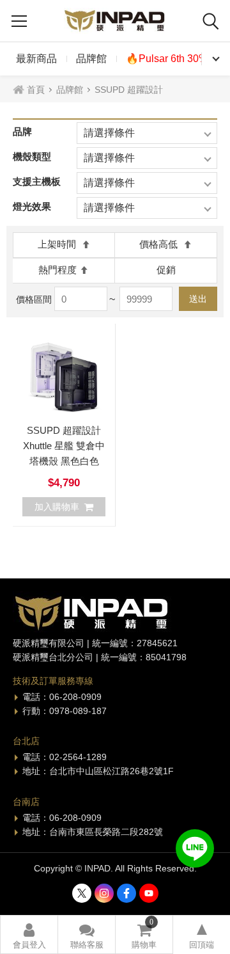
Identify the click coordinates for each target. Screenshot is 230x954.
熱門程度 (57, 269)
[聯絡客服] (86, 935)
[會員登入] (29, 935)
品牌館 (91, 58)
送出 (198, 299)
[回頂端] (201, 935)
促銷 (166, 269)
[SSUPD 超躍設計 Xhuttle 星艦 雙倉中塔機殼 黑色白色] (63, 375)
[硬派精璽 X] (81, 893)
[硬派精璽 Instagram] (104, 893)
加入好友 (195, 848)
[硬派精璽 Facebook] (126, 893)
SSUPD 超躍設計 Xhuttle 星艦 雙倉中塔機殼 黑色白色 (64, 445)
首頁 (36, 89)
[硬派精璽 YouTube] (148, 893)
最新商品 (36, 58)
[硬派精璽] (115, 21)
